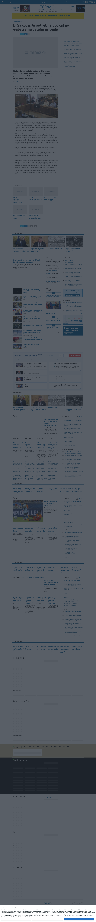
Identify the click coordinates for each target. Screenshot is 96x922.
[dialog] (48, 913)
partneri (6, 909)
